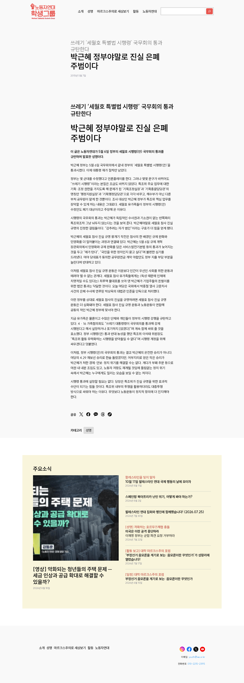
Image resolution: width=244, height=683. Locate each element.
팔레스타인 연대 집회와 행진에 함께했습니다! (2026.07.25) (164, 512)
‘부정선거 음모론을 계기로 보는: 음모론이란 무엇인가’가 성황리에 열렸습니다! (167, 557)
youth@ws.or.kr (197, 657)
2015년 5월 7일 (78, 75)
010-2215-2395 (196, 663)
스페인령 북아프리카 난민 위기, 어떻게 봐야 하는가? (158, 497)
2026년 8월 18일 (41, 588)
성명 (88, 430)
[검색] (209, 11)
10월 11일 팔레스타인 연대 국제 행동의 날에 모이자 (158, 482)
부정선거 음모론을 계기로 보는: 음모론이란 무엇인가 (159, 579)
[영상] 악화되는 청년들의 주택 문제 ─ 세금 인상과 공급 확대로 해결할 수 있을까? (72, 575)
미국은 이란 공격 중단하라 (142, 531)
